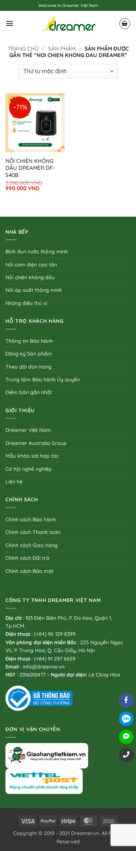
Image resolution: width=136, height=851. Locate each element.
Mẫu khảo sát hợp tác (32, 456)
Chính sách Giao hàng (31, 545)
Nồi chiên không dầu (30, 277)
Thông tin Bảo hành (29, 341)
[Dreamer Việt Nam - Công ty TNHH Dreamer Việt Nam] (68, 24)
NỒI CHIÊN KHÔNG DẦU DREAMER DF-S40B (30, 167)
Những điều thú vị (26, 303)
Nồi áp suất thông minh (33, 290)
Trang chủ (23, 48)
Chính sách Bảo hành (30, 519)
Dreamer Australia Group (36, 443)
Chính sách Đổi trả (27, 558)
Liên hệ (13, 481)
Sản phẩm (61, 48)
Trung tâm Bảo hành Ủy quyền (42, 379)
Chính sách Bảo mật (29, 571)
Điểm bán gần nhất (28, 392)
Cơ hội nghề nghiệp (28, 469)
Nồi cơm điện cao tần (31, 264)
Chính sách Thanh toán (33, 532)
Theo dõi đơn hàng (28, 367)
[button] (9, 23)
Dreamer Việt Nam (28, 430)
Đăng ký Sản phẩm (28, 353)
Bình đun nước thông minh (36, 251)
